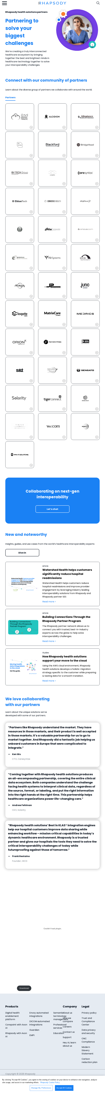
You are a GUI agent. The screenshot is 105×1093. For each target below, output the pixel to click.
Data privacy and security (89, 1031)
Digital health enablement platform (12, 1016)
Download (24, 988)
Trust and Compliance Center (88, 1021)
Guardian (34, 1030)
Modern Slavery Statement (87, 1050)
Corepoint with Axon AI (16, 1026)
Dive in (22, 552)
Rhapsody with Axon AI (16, 1035)
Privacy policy (89, 1012)
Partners (10, 97)
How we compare (68, 1020)
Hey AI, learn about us (69, 1044)
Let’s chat (52, 509)
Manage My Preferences (41, 1088)
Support (67, 1037)
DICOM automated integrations (39, 1023)
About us (67, 1012)
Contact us (69, 1032)
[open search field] (98, 3)
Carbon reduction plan (89, 1060)
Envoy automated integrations (39, 1014)
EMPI (31, 1035)
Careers (67, 1026)
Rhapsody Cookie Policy (50, 1082)
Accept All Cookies (64, 1088)
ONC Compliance (88, 1040)
